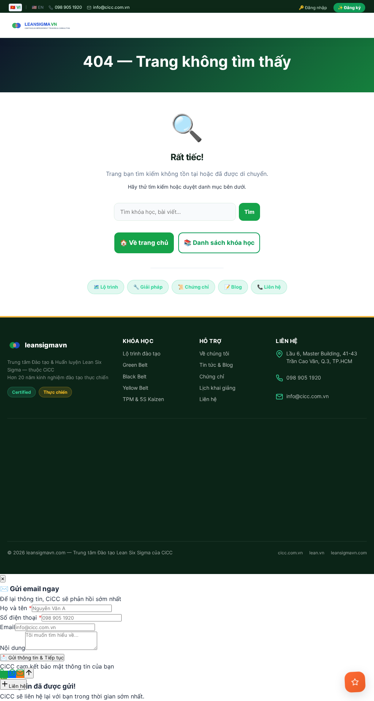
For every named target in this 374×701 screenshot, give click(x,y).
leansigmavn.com (349, 552)
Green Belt (135, 365)
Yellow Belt (135, 388)
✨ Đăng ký (349, 7)
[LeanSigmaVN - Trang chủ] (39, 25)
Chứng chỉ (211, 376)
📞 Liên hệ (269, 287)
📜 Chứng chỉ (193, 287)
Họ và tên (16, 608)
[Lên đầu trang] (29, 673)
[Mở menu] (358, 25)
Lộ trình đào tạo (141, 353)
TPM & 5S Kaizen (143, 399)
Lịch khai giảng (217, 388)
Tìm (249, 211)
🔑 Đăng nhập (313, 7)
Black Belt (134, 376)
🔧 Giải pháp (148, 287)
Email (7, 627)
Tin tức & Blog (216, 365)
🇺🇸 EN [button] (37, 7)
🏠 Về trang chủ (144, 242)
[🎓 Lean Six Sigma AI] (355, 682)
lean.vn (316, 552)
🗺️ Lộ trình (106, 287)
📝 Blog (233, 287)
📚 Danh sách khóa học (219, 242)
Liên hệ (208, 399)
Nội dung (12, 647)
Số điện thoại (21, 617)
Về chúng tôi (214, 353)
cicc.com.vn (290, 552)
